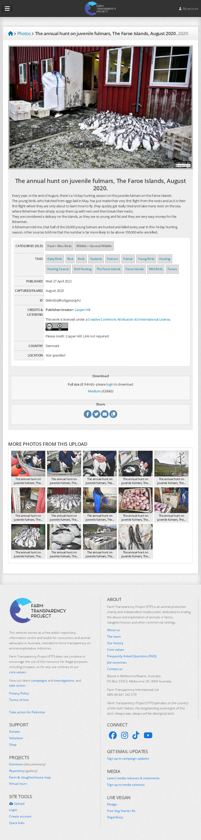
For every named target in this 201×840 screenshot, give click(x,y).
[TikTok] (136, 735)
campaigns (39, 680)
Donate (14, 732)
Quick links (17, 823)
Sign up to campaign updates (128, 758)
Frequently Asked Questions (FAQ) (132, 656)
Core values (115, 650)
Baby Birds (54, 259)
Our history (115, 643)
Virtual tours (18, 784)
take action (17, 685)
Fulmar (128, 259)
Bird (70, 259)
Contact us (114, 669)
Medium (94, 391)
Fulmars (112, 259)
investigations (64, 680)
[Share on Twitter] (96, 414)
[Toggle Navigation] (7, 8)
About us (113, 630)
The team (114, 637)
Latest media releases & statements (133, 778)
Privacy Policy (19, 693)
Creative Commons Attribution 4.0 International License (129, 319)
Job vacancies (117, 662)
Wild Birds (156, 269)
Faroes (172, 269)
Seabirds (96, 259)
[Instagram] (124, 735)
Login (13, 810)
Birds (81, 259)
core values (17, 672)
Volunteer (16, 738)
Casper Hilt (83, 309)
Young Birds (146, 259)
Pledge (112, 804)
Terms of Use (19, 700)
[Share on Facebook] (88, 414)
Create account (20, 816)
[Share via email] (105, 414)
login (109, 384)
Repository (23, 771)
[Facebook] (113, 735)
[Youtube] (148, 735)
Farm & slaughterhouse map (30, 777)
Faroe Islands (135, 269)
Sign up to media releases (126, 785)
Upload (18, 804)
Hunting (164, 259)
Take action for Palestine (27, 712)
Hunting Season (58, 269)
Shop (12, 745)
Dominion (27, 764)
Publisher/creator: (60, 309)
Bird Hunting (82, 269)
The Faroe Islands (109, 269)
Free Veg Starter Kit (121, 811)
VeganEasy (115, 817)
